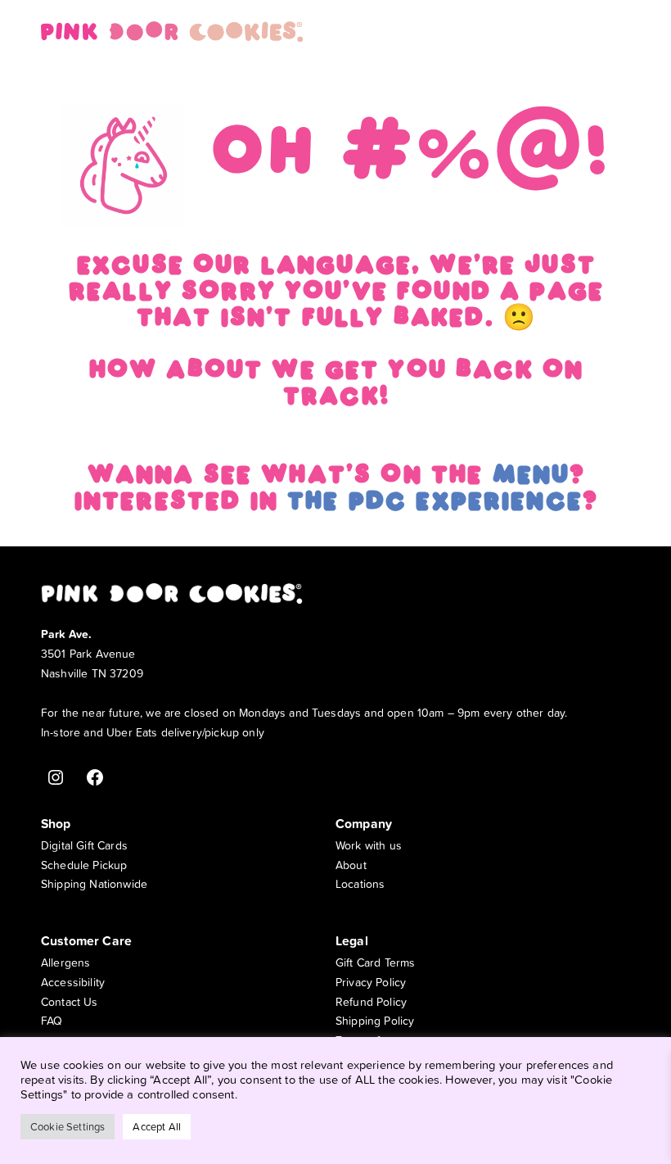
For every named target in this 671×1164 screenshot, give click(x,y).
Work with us (369, 845)
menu (531, 477)
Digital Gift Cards (84, 845)
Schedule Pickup (84, 864)
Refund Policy (371, 1001)
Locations (360, 883)
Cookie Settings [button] (67, 1126)
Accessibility (73, 982)
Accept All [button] (157, 1126)
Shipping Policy (375, 1020)
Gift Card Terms (375, 962)
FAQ (51, 1020)
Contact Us (69, 1001)
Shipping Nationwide (94, 883)
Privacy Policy (371, 982)
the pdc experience (434, 503)
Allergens (65, 962)
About (351, 864)
